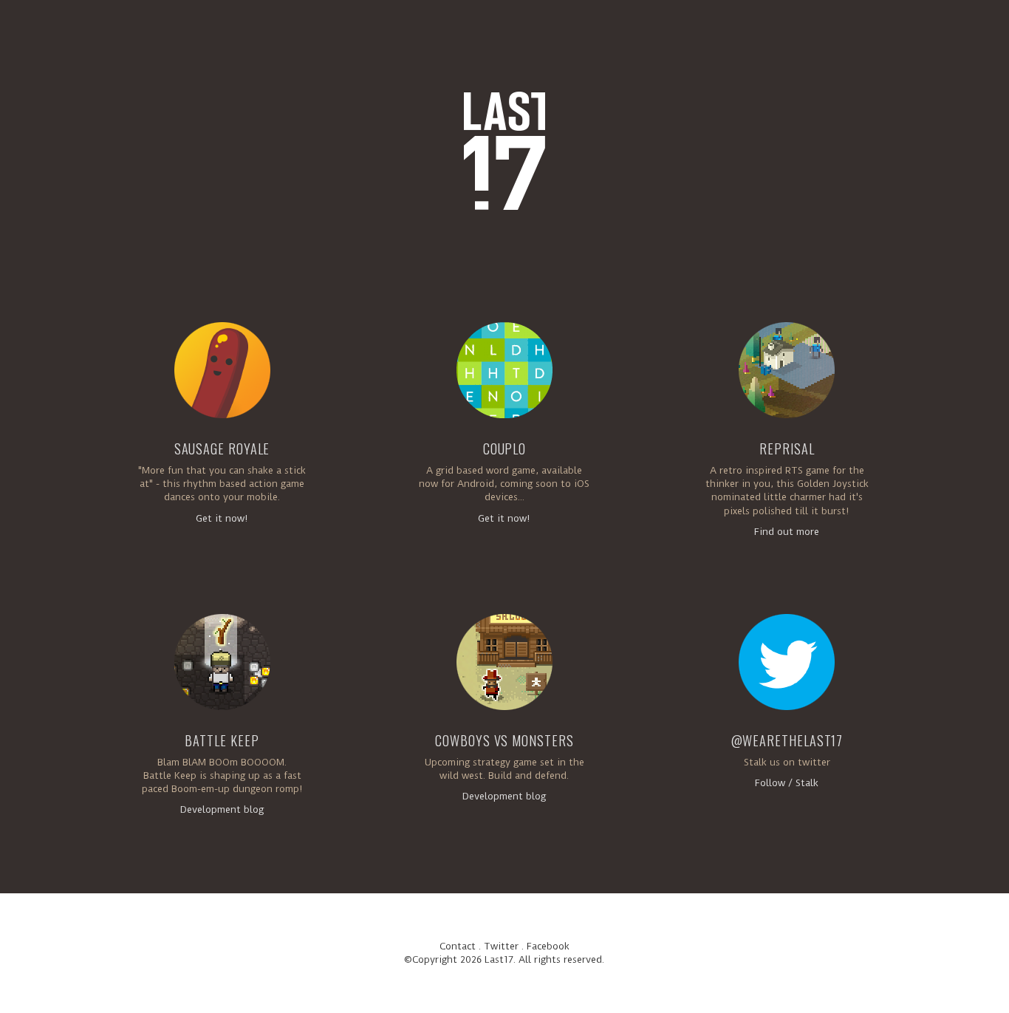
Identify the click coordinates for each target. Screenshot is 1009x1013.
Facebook (548, 946)
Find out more (786, 531)
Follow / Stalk (786, 782)
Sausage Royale (222, 448)
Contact (457, 946)
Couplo (504, 448)
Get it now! (222, 518)
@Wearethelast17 (787, 740)
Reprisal (786, 448)
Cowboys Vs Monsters (504, 740)
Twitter (501, 946)
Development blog (222, 809)
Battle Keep (222, 740)
